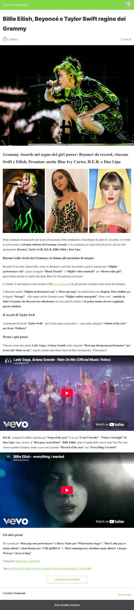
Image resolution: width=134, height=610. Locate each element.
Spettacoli (34, 561)
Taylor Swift (84, 568)
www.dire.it (61, 284)
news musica (69, 568)
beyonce (13, 568)
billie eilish (25, 568)
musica (57, 568)
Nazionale (21, 561)
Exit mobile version (67, 605)
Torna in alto (124, 594)
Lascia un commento (67, 579)
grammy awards (42, 568)
